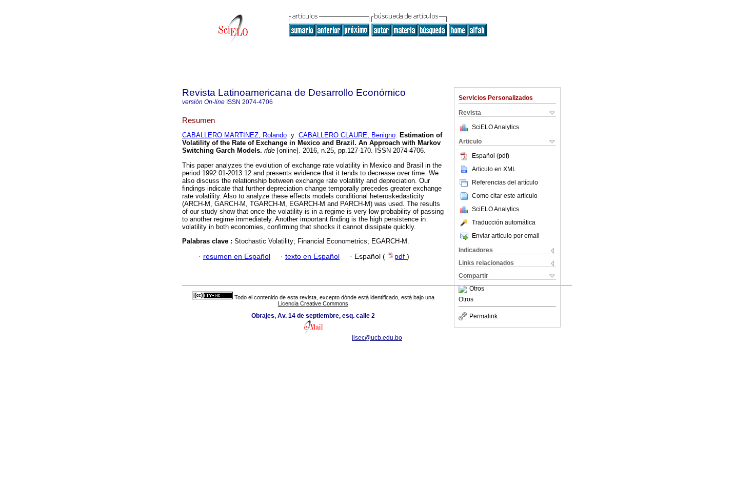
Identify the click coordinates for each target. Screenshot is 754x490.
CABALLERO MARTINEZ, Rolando (234, 135)
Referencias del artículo (505, 182)
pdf (400, 256)
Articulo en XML (494, 169)
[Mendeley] (464, 289)
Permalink (483, 316)
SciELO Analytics (495, 127)
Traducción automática (503, 222)
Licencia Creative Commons (313, 303)
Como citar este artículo (505, 195)
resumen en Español (236, 256)
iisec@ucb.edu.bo (377, 337)
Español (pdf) (490, 155)
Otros (476, 289)
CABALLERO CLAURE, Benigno (347, 135)
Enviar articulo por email (506, 235)
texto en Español (312, 256)
